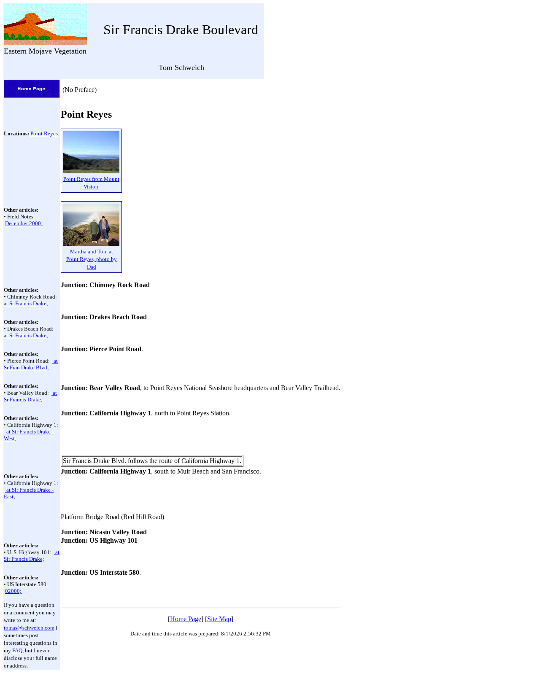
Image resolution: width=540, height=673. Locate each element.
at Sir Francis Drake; (31, 555)
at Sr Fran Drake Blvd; (31, 364)
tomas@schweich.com (29, 628)
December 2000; (24, 223)
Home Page (185, 618)
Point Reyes (44, 133)
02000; (13, 591)
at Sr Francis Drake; (26, 303)
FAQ (17, 650)
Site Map (219, 618)
